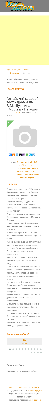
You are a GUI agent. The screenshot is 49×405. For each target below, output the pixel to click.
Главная (11, 387)
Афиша (27, 69)
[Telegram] (33, 155)
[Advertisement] (24, 40)
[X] (20, 155)
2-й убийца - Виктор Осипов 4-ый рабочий (28, 174)
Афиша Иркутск (13, 69)
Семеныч (28, 171)
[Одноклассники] (13, 155)
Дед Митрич (22, 162)
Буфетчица (21, 168)
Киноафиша (23, 387)
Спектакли (14, 73)
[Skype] (30, 155)
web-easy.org (35, 399)
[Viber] (23, 155)
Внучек (31, 177)
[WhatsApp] (27, 155)
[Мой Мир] (17, 155)
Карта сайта (36, 387)
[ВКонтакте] (10, 155)
